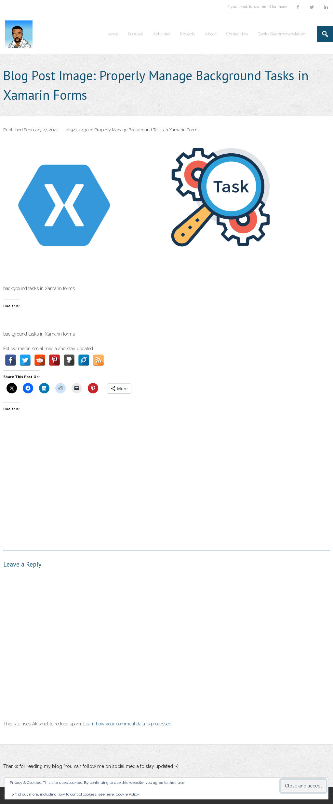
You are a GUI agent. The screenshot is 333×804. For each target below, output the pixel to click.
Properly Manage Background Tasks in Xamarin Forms (146, 129)
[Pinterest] (54, 360)
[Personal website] (83, 360)
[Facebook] (10, 360)
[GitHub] (69, 360)
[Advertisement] (166, 478)
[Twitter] (25, 360)
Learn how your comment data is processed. (127, 723)
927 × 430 (80, 129)
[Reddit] (40, 360)
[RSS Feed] (98, 360)
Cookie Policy (127, 794)
